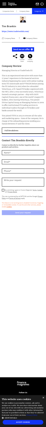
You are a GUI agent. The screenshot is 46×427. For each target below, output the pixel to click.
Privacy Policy (31, 415)
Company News (24, 11)
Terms (35, 190)
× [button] (43, 398)
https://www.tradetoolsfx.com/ (15, 31)
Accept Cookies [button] (23, 422)
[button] (23, 417)
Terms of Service (15, 198)
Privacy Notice (12, 192)
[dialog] (23, 411)
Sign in (42, 4)
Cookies (39, 190)
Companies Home (8, 11)
